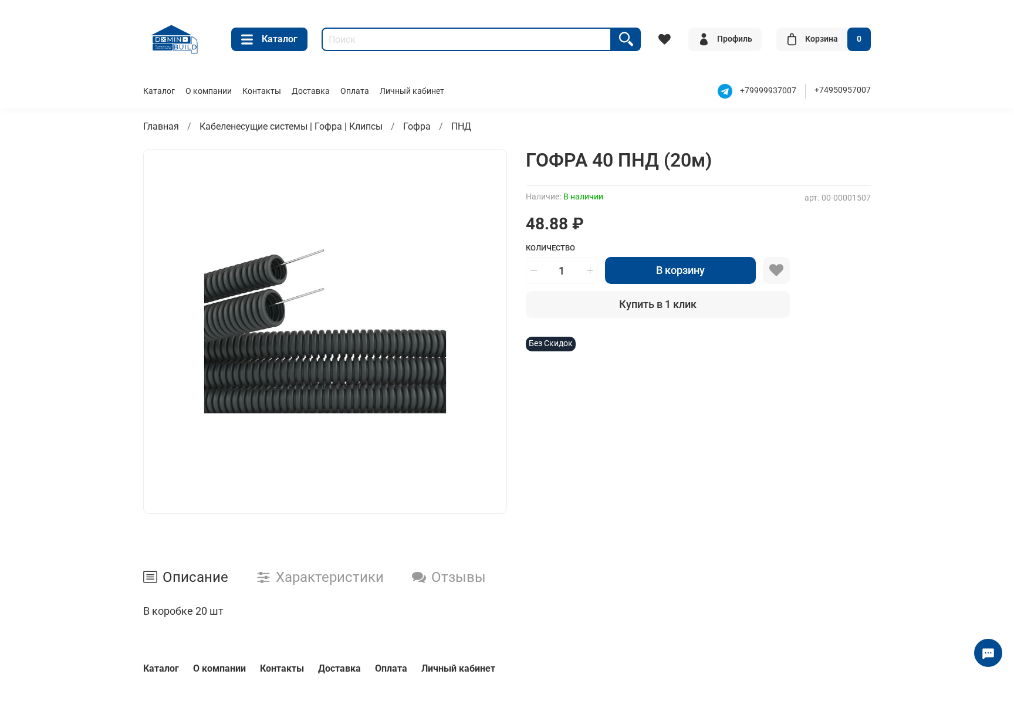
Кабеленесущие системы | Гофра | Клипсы (291, 126)
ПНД (461, 126)
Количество (550, 247)
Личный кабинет (412, 91)
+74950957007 (842, 90)
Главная (161, 126)
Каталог (280, 39)
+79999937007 (768, 91)
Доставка (311, 91)
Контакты (261, 91)
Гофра (417, 126)
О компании (208, 91)
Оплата (354, 91)
